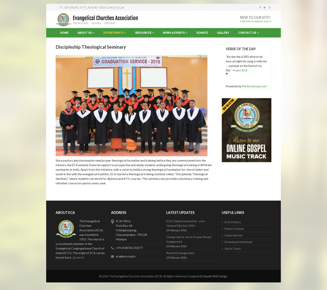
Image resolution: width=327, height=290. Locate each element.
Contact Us (247, 32)
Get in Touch (232, 248)
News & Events (174, 32)
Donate (202, 32)
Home (64, 32)
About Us (85, 32)
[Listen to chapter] (247, 74)
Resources (143, 32)
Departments (113, 32)
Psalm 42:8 (240, 70)
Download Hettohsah (238, 242)
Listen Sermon (233, 235)
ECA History (232, 222)
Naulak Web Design (215, 276)
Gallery (223, 32)
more (78, 257)
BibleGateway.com (254, 86)
